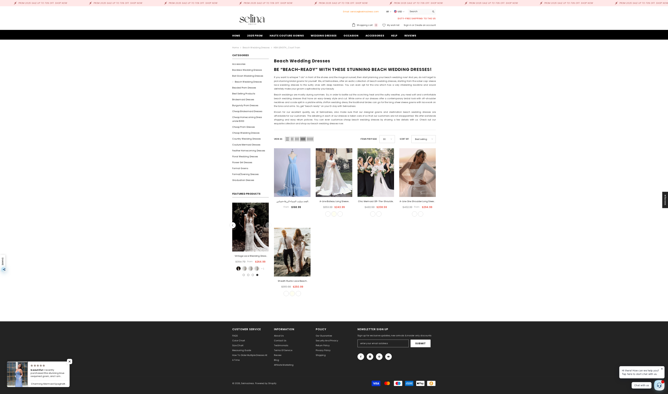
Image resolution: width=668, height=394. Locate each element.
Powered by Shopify (265, 383)
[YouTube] (388, 356)
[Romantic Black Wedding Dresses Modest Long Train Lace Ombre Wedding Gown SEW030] (250, 227)
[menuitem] (250, 64)
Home (235, 47)
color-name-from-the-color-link (256, 268)
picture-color (244, 268)
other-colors (340, 214)
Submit (420, 343)
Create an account (425, 25)
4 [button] (257, 275)
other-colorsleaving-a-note (378, 214)
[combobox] (419, 11)
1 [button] (244, 275)
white (250, 268)
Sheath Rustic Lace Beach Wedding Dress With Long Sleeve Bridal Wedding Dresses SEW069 (292, 281)
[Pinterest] (379, 356)
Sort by (404, 138)
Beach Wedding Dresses (256, 47)
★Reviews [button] (665, 199)
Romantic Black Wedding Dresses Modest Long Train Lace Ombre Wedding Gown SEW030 (250, 256)
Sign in (408, 25)
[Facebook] (360, 356)
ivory (334, 214)
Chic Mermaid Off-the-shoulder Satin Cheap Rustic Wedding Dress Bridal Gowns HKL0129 (376, 201)
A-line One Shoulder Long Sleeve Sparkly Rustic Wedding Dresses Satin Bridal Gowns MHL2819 (417, 201)
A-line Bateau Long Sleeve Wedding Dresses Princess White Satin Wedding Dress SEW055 (334, 201)
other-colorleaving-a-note (420, 214)
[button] (233, 225)
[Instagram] (370, 356)
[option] (250, 237)
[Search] (422, 11)
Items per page (368, 138)
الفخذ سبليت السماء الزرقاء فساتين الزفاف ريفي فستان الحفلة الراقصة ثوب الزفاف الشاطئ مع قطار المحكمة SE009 (292, 201)
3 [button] (253, 275)
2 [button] (248, 275)
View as (278, 138)
